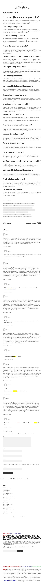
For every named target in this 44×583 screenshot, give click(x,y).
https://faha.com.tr (14, 478)
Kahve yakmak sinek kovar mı (18, 205)
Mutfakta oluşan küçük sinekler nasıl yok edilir (24, 207)
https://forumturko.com (5, 478)
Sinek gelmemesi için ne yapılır (19, 209)
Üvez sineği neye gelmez (18, 216)
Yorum (4, 436)
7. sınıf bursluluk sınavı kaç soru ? (8, 509)
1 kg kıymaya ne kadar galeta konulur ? (9, 512)
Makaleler (8, 200)
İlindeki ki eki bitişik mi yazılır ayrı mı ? (9, 496)
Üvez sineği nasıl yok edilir (7, 216)
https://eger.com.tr (23, 478)
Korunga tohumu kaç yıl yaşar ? (8, 504)
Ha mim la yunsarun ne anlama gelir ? (9, 507)
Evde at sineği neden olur (19, 203)
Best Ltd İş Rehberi (22, 7)
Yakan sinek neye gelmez (27, 216)
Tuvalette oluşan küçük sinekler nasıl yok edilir (10, 214)
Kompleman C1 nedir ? (6, 490)
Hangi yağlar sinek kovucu (7, 205)
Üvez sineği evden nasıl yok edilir (25, 214)
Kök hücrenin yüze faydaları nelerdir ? (9, 498)
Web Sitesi (4, 459)
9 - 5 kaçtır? (5, 467)
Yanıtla (9, 246)
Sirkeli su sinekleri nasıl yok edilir (22, 212)
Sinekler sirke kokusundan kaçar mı (9, 212)
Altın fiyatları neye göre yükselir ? (8, 487)
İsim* (3, 448)
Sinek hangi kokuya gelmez (30, 209)
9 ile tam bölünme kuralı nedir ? (8, 493)
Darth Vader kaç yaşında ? (7, 501)
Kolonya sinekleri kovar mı (29, 205)
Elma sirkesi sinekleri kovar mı (8, 203)
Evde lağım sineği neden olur (29, 203)
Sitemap (28, 478)
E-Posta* (4, 454)
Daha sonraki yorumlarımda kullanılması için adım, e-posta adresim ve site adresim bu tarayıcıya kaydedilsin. (21, 464)
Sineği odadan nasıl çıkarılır (7, 209)
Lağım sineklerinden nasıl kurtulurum (9, 207)
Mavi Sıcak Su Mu (7, 223)
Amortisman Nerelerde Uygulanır (33, 223)
